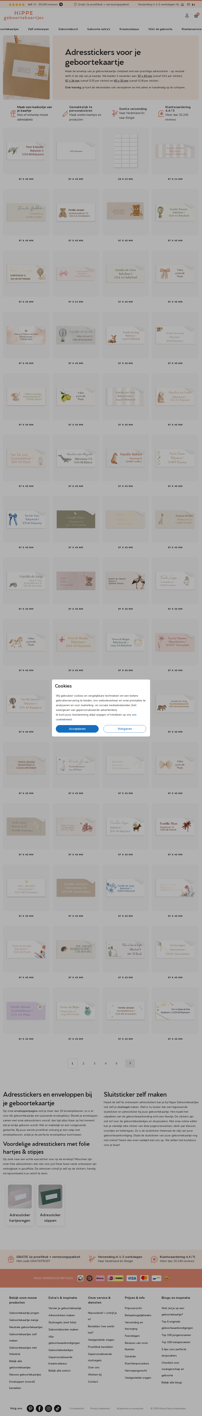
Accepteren (77, 729)
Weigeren (125, 729)
